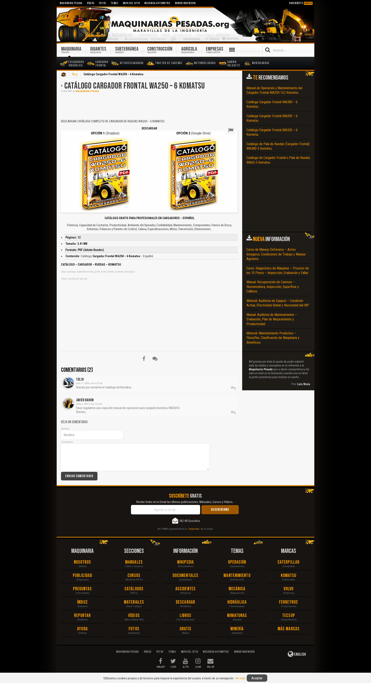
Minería (237, 629)
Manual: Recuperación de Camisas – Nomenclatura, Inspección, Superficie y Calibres (272, 286)
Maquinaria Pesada (87, 91)
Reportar (82, 615)
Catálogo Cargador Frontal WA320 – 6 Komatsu (272, 132)
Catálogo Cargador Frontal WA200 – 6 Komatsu (272, 118)
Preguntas (82, 589)
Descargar (185, 602)
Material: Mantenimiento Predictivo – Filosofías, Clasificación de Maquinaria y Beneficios (272, 338)
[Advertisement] (149, 105)
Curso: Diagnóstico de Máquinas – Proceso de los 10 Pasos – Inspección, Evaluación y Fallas (277, 270)
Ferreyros (288, 602)
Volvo (289, 589)
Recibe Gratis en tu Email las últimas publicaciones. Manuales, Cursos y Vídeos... (185, 502)
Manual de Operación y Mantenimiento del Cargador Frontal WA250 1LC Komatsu (274, 90)
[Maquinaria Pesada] (185, 24)
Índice (82, 602)
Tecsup (288, 615)
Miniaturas (237, 615)
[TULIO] (68, 383)
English (299, 654)
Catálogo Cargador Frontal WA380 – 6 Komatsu (272, 104)
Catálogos (134, 589)
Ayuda (82, 629)
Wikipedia (185, 562)
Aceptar (257, 678)
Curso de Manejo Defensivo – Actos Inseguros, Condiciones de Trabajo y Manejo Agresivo (276, 254)
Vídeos (134, 615)
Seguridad (194, 528)
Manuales (134, 562)
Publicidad (82, 575)
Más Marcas (289, 629)
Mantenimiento (237, 575)
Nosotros (82, 562)
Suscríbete (300, 3)
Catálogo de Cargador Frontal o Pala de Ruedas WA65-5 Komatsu (278, 160)
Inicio (63, 74)
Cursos (134, 575)
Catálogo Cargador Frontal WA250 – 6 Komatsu (134, 86)
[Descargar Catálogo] (105, 174)
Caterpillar (289, 562)
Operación (237, 562)
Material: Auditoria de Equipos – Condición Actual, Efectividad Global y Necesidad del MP (277, 303)
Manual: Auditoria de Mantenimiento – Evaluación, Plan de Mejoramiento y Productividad (271, 319)
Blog (75, 74)
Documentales (185, 575)
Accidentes (185, 589)
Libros (186, 615)
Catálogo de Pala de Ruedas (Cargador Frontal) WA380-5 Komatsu (278, 146)
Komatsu (288, 575)
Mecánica (237, 589)
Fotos (134, 629)
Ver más (240, 678)
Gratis (186, 629)
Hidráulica (237, 602)
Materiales (134, 602)
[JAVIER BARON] (68, 403)
